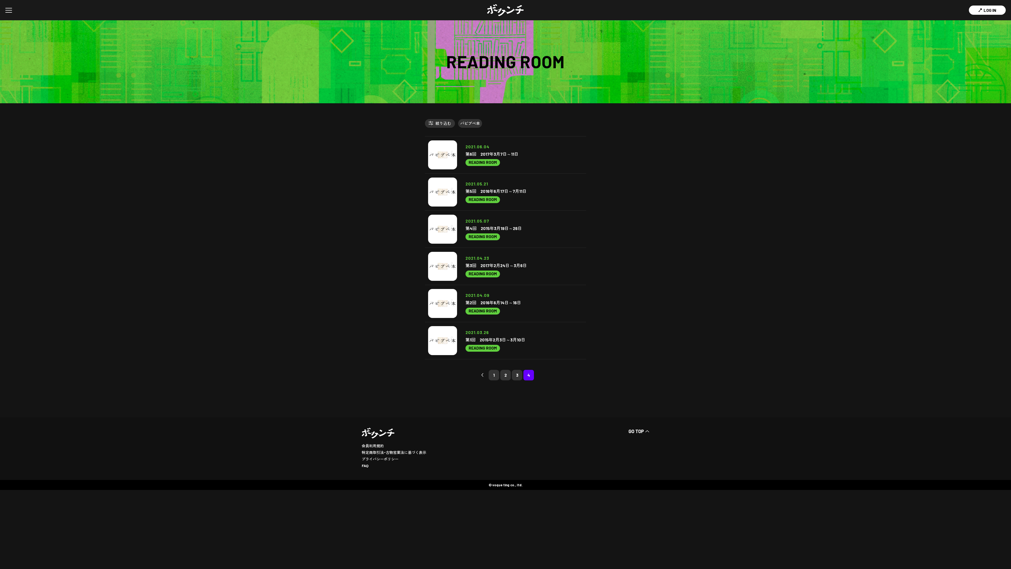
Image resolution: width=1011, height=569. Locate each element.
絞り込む (443, 123)
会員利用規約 (373, 446)
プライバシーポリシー (380, 459)
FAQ (365, 465)
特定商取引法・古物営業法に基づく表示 (394, 452)
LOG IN (990, 10)
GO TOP (636, 431)
